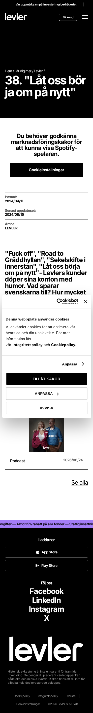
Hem (8, 71)
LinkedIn (46, 600)
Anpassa (69, 364)
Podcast (17, 460)
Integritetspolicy (28, 345)
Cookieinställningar (46, 169)
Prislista (70, 696)
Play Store (49, 565)
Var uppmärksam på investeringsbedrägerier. (46, 4)
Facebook (46, 591)
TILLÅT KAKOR (46, 379)
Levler (38, 71)
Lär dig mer (23, 71)
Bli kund (68, 17)
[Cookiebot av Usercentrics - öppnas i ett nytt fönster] (58, 301)
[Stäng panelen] (85, 301)
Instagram (46, 609)
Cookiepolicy (63, 345)
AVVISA (46, 408)
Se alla (79, 483)
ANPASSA (44, 394)
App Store (50, 552)
